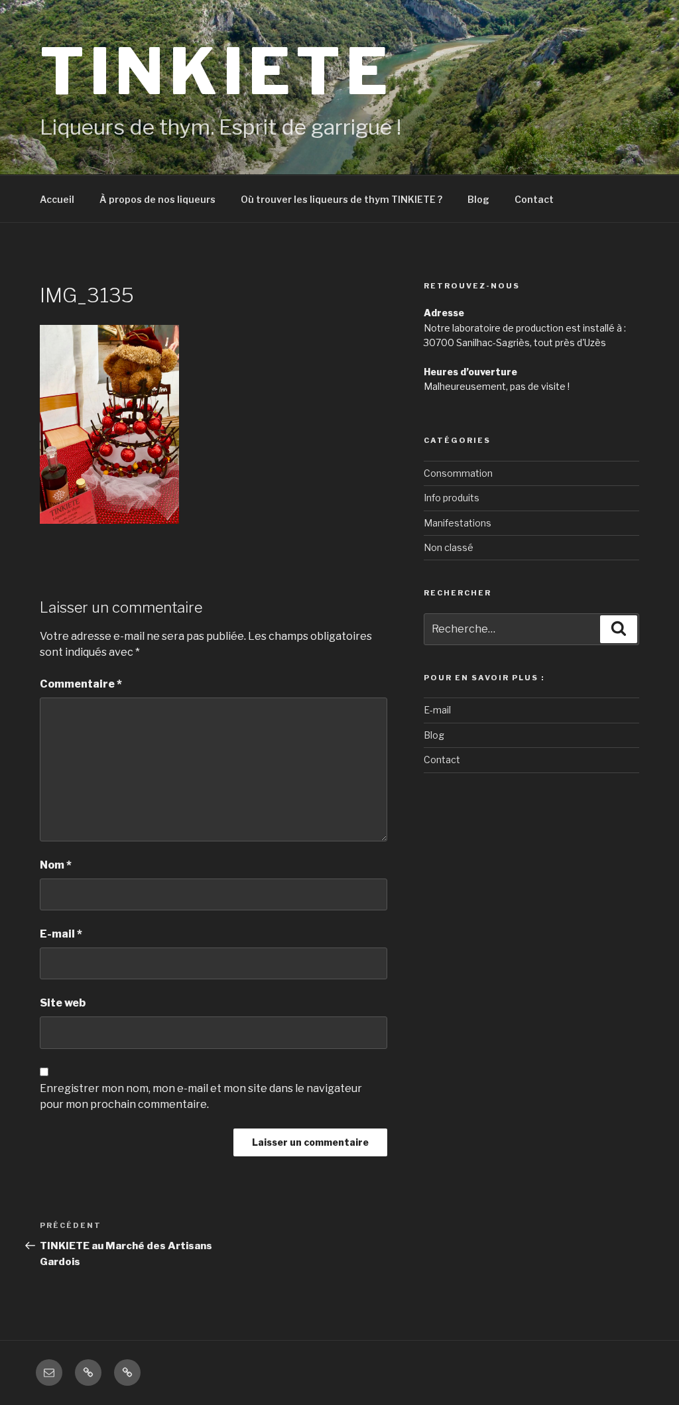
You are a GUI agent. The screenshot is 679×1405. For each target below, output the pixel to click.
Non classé (448, 547)
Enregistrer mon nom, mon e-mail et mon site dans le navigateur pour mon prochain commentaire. (201, 1096)
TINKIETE (216, 71)
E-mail (61, 934)
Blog (478, 199)
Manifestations (457, 522)
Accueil (57, 199)
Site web (63, 1003)
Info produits (451, 497)
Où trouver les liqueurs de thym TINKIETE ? (341, 199)
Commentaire (81, 684)
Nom (56, 865)
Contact (534, 199)
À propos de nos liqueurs (157, 199)
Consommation (458, 473)
